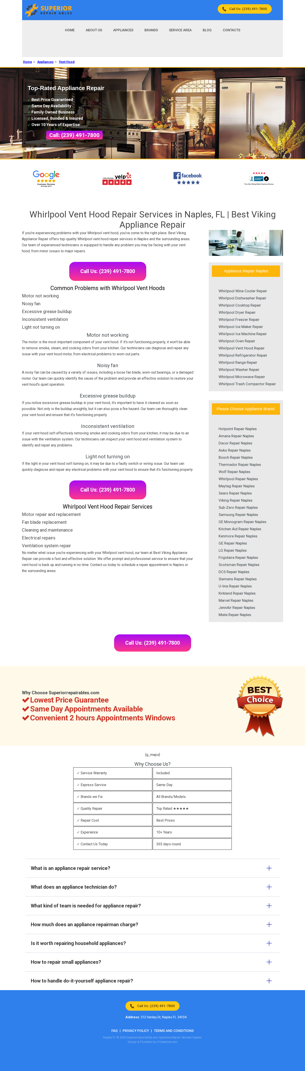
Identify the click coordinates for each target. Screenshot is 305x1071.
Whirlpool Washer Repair (239, 369)
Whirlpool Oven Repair (237, 341)
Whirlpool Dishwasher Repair (242, 298)
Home (70, 30)
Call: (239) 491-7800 (74, 135)
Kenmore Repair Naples (238, 536)
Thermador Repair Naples (240, 464)
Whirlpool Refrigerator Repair (243, 355)
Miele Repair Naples (235, 614)
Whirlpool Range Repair (238, 362)
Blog (207, 30)
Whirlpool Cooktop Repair (240, 305)
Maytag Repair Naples (237, 486)
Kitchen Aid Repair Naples (240, 529)
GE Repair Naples (233, 543)
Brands (151, 30)
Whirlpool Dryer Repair (237, 312)
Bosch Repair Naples (236, 457)
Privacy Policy (136, 1031)
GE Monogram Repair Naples (242, 522)
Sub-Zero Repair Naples (238, 507)
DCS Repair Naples (234, 572)
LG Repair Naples (233, 550)
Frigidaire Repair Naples (238, 557)
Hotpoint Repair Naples (238, 429)
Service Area (180, 30)
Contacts (231, 30)
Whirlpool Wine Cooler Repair (243, 291)
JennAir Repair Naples (237, 607)
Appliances (123, 30)
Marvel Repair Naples (236, 600)
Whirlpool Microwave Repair (242, 377)
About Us (94, 30)
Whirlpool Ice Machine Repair (243, 334)
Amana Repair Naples (236, 436)
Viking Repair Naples (236, 500)
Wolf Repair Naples (234, 471)
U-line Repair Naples (235, 586)
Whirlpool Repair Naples (238, 479)
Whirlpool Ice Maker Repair (241, 326)
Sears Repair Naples (235, 493)
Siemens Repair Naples (238, 579)
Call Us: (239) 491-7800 (248, 9)
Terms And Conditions (174, 1031)
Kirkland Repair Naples (237, 593)
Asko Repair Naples (235, 450)
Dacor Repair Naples (235, 443)
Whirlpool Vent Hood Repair (242, 348)
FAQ (114, 1031)
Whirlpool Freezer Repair (239, 319)
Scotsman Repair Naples (239, 564)
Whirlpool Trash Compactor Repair (247, 384)
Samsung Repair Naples (238, 514)
